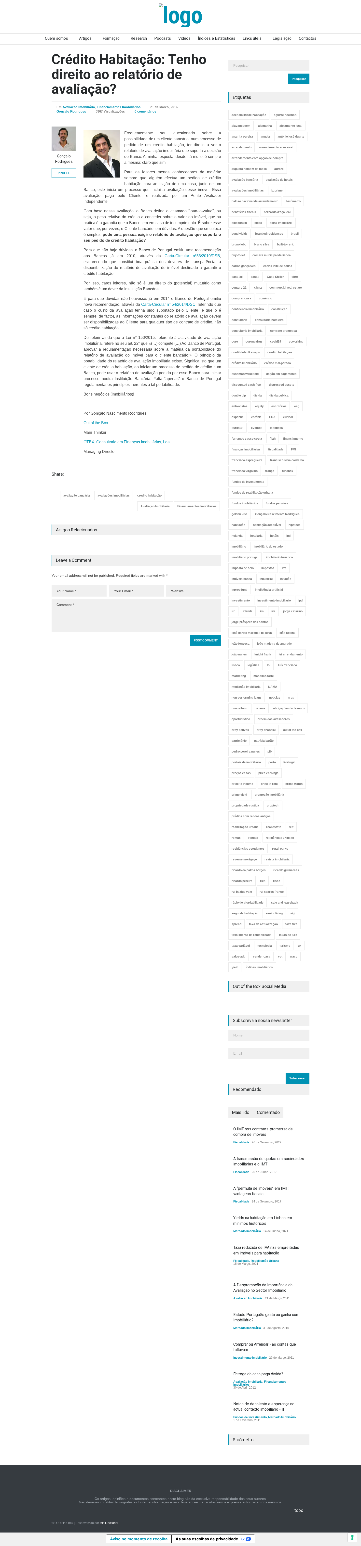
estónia (256, 417)
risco (276, 881)
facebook (276, 428)
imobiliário (239, 546)
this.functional (109, 1523)
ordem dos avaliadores (274, 719)
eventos (256, 428)
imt (284, 568)
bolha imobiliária (281, 223)
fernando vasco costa (247, 438)
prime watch (294, 784)
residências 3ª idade (280, 838)
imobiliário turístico (279, 557)
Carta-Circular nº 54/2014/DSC (168, 304)
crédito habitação (149, 495)
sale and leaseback (284, 902)
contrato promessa (283, 330)
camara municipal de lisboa (271, 255)
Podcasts (162, 38)
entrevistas (240, 406)
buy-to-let (238, 255)
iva (273, 611)
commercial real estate (285, 287)
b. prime (277, 190)
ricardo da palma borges (249, 870)
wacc (293, 956)
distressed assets (281, 384)
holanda (237, 535)
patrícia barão (264, 740)
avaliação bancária (76, 495)
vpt (280, 956)
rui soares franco (272, 892)
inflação (285, 579)
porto (272, 762)
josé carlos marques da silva (252, 633)
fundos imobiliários (245, 503)
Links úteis (252, 38)
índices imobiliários (259, 967)
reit (291, 827)
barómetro (293, 201)
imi (288, 535)
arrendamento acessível (276, 147)
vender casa (261, 956)
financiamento (293, 438)
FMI (293, 449)
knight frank (262, 654)
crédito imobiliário (244, 363)
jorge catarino (293, 611)
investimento (241, 600)
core (235, 341)
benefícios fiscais (244, 212)
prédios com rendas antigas (251, 816)
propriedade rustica (245, 805)
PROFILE (64, 173)
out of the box (292, 730)
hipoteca (295, 525)
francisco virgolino (245, 471)
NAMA (272, 687)
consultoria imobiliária (247, 330)
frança (269, 471)
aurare (279, 169)
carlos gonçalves (244, 266)
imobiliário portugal (245, 557)
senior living (274, 913)
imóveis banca (242, 579)
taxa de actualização (263, 924)
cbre (295, 277)
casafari (237, 277)
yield (235, 967)
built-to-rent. (285, 244)
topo (298, 1510)
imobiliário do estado (268, 546)
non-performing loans (247, 697)
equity (259, 406)
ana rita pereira (242, 136)
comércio (265, 298)
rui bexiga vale (242, 892)
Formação (111, 38)
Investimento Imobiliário (250, 1357)
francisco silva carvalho (287, 460)
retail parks (280, 848)
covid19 (275, 341)
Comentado (268, 1112)
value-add (238, 956)
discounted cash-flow (246, 384)
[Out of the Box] (180, 15)
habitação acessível (267, 525)
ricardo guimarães (286, 870)
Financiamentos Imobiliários (118, 107)
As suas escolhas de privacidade (207, 1538)
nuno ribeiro (240, 708)
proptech (273, 805)
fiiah (273, 438)
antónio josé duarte (291, 136)
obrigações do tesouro (289, 708)
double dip (239, 395)
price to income (242, 784)
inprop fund (239, 589)
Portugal (289, 762)
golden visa (240, 514)
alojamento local (290, 126)
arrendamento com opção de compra (257, 158)
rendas (253, 838)
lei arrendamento (291, 654)
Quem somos (56, 38)
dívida (257, 395)
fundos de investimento (248, 482)
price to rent (269, 784)
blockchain (239, 223)
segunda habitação (245, 913)
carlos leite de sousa (277, 266)
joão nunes (239, 654)
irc (233, 611)
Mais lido (240, 1112)
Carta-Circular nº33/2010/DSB (192, 256)
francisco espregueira (247, 460)
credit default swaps (246, 352)
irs (262, 611)
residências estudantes (248, 848)
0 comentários (145, 111)
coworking (296, 341)
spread (236, 924)
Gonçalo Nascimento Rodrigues (277, 514)
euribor (288, 417)
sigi (292, 913)
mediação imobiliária (246, 687)
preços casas (241, 773)
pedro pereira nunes (246, 751)
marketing (239, 676)
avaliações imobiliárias (113, 495)
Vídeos (184, 38)
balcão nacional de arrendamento (255, 201)
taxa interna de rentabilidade (251, 935)
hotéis (274, 535)
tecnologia (264, 945)
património (239, 740)
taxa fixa (291, 924)
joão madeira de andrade (274, 643)
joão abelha (287, 633)
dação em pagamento (281, 374)
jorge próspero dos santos (250, 622)
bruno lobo (239, 244)
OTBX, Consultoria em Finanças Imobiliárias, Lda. (127, 442)
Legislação (282, 38)
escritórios (279, 406)
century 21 (239, 287)
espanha (238, 417)
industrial (266, 579)
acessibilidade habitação (249, 115)
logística (253, 665)
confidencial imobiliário (248, 309)
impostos (267, 568)
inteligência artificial (269, 589)
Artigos (85, 38)
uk (299, 945)
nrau (291, 697)
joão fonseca (241, 643)
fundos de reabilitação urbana (252, 492)
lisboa (236, 665)
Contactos (307, 38)
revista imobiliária (277, 859)
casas (255, 277)
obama (260, 708)
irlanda (247, 611)
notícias (274, 697)
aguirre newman (285, 115)
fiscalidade (275, 449)
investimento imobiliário (274, 600)
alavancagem (241, 126)
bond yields (240, 233)
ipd (300, 600)
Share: (58, 474)
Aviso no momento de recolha (138, 1538)
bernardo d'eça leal (277, 212)
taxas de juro (288, 935)
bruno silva (261, 244)
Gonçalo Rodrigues (71, 111)
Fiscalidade (241, 1142)
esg (296, 406)
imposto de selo (243, 568)
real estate (273, 827)
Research (139, 38)
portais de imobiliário (246, 762)
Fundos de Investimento (250, 1417)
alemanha (265, 126)
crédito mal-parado (277, 363)
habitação (238, 525)
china (258, 287)
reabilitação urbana (245, 827)
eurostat (237, 428)
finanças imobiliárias (246, 449)
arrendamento (241, 147)
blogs (258, 223)
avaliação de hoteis (279, 179)
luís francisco (287, 665)
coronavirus (254, 341)
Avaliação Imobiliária (79, 107)
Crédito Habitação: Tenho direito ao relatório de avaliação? (129, 74)
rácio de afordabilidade (248, 902)
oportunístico (241, 719)
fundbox (287, 471)
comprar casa (241, 298)
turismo (284, 945)
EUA (272, 417)
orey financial (266, 730)
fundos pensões (277, 503)
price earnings (268, 773)
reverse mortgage (244, 859)
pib (269, 751)
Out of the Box (95, 423)
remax (236, 838)
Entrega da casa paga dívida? (258, 1374)
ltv (268, 665)
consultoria (239, 320)
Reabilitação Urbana (265, 1261)
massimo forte (263, 676)
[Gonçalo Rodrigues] (64, 139)
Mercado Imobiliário (247, 1231)
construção (279, 309)
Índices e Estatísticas (216, 38)
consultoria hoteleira (269, 320)
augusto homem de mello (249, 169)
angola (265, 136)
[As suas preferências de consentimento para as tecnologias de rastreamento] (352, 1537)
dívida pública (279, 395)
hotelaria (256, 535)
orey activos (240, 730)
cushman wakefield (245, 374)
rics (262, 881)
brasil (295, 233)
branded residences (269, 233)
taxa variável (241, 945)
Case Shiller (275, 277)
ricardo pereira (242, 881)
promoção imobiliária (269, 794)
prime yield (239, 794)
